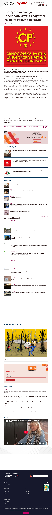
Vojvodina (12, 210)
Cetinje (13, 126)
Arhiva (6, 498)
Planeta (11, 203)
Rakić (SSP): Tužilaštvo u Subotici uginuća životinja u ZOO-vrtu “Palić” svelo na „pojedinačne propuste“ (27, 272)
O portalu (7, 499)
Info (6, 23)
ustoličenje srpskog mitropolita (21, 126)
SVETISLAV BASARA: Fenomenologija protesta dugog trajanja (19, 407)
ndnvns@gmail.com (8, 485)
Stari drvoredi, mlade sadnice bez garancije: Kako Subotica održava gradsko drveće (29, 223)
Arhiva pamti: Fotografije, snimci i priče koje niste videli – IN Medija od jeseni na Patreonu (28, 238)
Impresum (6, 501)
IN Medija (13, 228)
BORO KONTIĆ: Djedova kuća (16, 197)
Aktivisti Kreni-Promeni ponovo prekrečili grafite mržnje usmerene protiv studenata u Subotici (29, 263)
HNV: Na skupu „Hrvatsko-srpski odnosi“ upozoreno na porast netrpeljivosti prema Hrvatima (29, 246)
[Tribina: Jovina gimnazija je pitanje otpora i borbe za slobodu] (6, 191)
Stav (5, 405)
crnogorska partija (7, 126)
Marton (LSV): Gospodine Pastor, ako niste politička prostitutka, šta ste (25, 184)
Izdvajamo (7, 490)
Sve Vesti (43, 216)
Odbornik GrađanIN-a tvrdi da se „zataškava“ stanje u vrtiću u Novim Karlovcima (28, 292)
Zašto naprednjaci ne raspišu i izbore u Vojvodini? (20, 211)
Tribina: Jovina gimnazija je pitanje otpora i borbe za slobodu (22, 190)
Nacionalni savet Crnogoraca (33, 126)
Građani (11, 189)
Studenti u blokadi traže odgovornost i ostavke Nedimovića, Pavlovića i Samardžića (28, 285)
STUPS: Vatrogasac (8, 359)
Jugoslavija (12, 196)
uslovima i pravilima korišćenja (16, 510)
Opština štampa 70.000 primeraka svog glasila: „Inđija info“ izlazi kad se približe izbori (28, 279)
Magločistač (14, 220)
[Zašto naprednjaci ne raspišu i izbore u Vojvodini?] (6, 212)
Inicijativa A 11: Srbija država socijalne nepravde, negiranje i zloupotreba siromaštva (24, 411)
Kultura (27, 491)
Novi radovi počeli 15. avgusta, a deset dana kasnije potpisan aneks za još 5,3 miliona (29, 230)
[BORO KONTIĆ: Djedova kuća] (6, 198)
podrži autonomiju (40, 476)
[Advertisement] (26, 109)
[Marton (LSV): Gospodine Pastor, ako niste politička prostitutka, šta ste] (6, 185)
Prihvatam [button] (26, 512)
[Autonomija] (38, 4)
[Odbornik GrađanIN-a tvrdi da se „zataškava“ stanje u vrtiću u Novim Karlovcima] (7, 293)
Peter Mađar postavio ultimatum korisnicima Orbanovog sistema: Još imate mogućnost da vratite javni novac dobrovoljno (28, 205)
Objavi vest (7, 503)
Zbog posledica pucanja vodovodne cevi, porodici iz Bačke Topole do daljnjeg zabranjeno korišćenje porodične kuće (27, 254)
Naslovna (6, 488)
